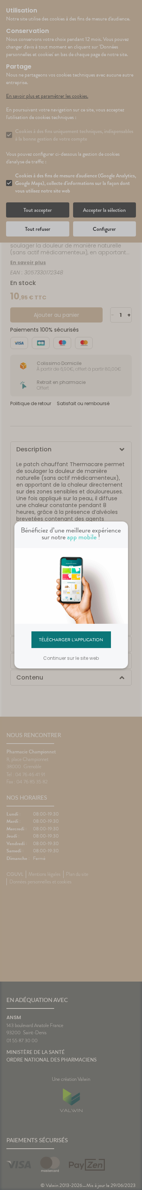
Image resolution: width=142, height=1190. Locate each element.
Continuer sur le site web (71, 658)
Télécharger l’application (71, 639)
